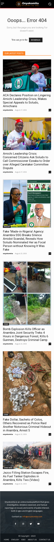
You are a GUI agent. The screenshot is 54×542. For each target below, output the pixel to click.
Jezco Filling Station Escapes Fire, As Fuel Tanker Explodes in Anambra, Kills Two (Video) (26, 476)
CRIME (6, 324)
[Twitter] (31, 524)
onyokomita (8, 110)
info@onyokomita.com (32, 517)
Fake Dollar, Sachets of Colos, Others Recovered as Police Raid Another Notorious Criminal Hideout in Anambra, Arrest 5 (27, 425)
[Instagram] (23, 524)
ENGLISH (7, 90)
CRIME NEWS (8, 468)
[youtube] (38, 524)
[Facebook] (15, 524)
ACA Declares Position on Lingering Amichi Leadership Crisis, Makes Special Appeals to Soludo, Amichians (27, 101)
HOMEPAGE (35, 40)
